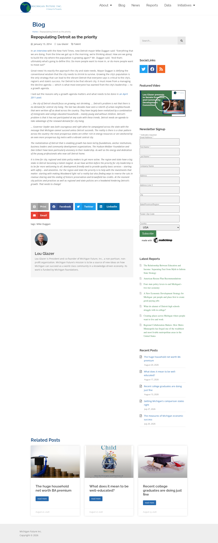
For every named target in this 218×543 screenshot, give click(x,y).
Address (143, 176)
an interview (40, 50)
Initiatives (185, 5)
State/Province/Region (149, 204)
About (103, 5)
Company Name (147, 166)
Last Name (145, 156)
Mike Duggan (44, 224)
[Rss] (161, 69)
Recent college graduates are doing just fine (162, 490)
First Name (145, 147)
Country (143, 224)
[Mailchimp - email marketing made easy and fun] (157, 243)
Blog (121, 5)
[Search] (182, 41)
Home (35, 32)
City (141, 195)
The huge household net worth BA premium (53, 488)
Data (167, 5)
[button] (40, 206)
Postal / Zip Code (147, 214)
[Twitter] (144, 69)
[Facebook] (152, 69)
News (136, 5)
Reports (152, 5)
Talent (77, 44)
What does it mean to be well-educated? (109, 488)
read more (42, 499)
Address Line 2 (146, 185)
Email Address (146, 137)
